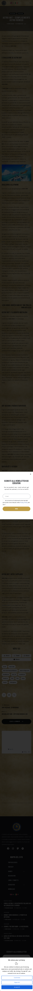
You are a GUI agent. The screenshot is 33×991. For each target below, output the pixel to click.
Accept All (17, 987)
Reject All (17, 982)
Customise (17, 977)
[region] (16, 974)
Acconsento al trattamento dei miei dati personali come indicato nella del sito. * (16, 502)
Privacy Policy (24, 502)
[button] (30, 474)
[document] (16, 495)
